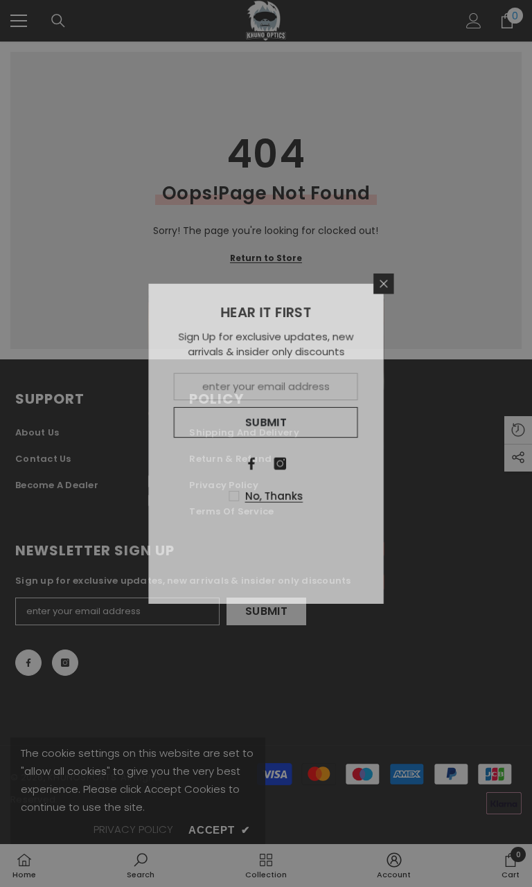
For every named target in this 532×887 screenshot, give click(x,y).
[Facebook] (251, 463)
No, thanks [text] (274, 496)
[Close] (385, 281)
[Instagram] (280, 463)
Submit (266, 421)
